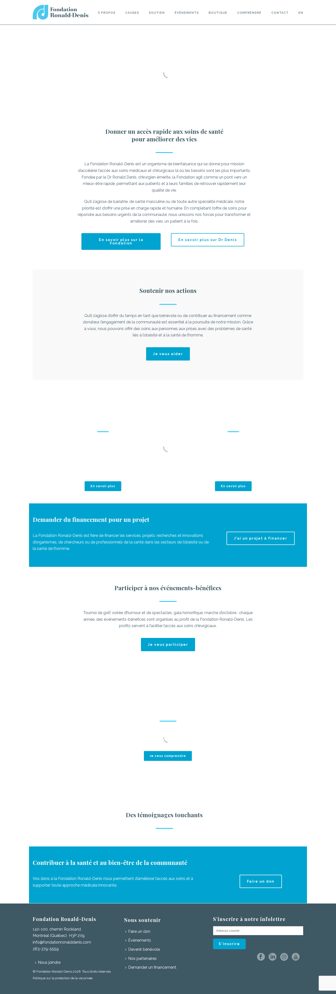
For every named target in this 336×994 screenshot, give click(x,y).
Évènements (187, 13)
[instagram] (284, 957)
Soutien (157, 13)
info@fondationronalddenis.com (62, 942)
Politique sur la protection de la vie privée (63, 978)
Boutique (218, 13)
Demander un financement (152, 967)
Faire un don (139, 931)
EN (300, 13)
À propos (106, 13)
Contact (280, 13)
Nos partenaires (142, 958)
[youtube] (296, 957)
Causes (132, 13)
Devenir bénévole (144, 949)
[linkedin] (272, 957)
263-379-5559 (46, 949)
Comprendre (249, 13)
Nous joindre (49, 962)
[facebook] (261, 957)
